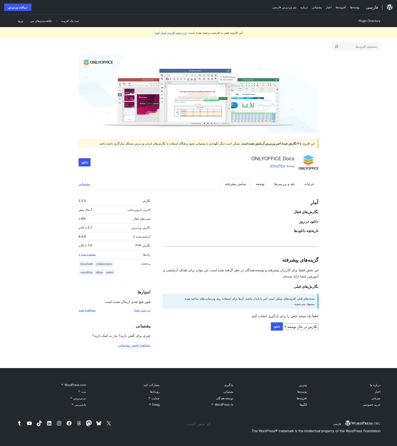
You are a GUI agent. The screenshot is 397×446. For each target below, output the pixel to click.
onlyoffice (277, 166)
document (86, 263)
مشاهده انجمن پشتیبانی (134, 345)
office (99, 272)
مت (82, 391)
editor (110, 272)
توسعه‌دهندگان (224, 398)
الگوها (303, 404)
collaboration (104, 263)
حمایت (154, 398)
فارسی (337, 424)
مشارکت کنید (151, 385)
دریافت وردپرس (18, 7)
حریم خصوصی (371, 404)
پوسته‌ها (302, 391)
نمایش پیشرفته (235, 184)
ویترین (303, 385)
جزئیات (309, 184)
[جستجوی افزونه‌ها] (336, 46)
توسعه (260, 184)
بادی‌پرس (78, 404)
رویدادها (155, 391)
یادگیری (228, 385)
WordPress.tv (222, 404)
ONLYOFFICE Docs (272, 158)
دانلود (84, 162)
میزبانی (375, 398)
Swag (154, 404)
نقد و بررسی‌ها (284, 184)
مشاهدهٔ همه (87, 310)
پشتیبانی (84, 184)
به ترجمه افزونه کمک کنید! (170, 32)
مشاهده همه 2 (87, 254)
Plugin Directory (369, 21)
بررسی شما (142, 310)
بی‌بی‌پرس (78, 398)
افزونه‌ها (302, 398)
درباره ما (375, 385)
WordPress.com (73, 385)
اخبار (377, 391)
